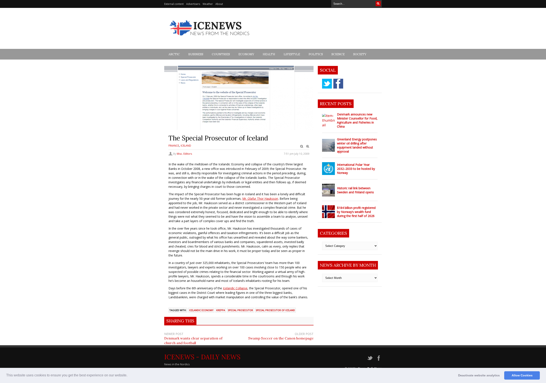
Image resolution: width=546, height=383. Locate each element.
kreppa (220, 310)
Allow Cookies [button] (522, 375)
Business (195, 54)
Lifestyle (292, 54)
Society (359, 54)
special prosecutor (240, 310)
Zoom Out (301, 146)
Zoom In (307, 146)
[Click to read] (328, 120)
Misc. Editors (184, 154)
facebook (338, 84)
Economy (246, 54)
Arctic (174, 54)
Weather (208, 4)
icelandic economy (201, 310)
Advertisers (193, 4)
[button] (128, 375)
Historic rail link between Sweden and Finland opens (355, 190)
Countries (221, 54)
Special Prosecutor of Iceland (275, 310)
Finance (173, 145)
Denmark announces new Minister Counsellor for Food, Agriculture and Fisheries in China (357, 120)
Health (269, 54)
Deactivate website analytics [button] (479, 375)
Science (338, 54)
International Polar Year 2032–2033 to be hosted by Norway (356, 169)
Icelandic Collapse (235, 288)
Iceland (186, 145)
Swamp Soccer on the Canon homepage (281, 338)
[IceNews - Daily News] (209, 37)
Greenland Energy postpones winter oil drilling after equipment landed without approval (357, 145)
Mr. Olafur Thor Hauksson (260, 199)
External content (174, 4)
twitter (327, 84)
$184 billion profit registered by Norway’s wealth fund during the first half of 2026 (356, 212)
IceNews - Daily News (202, 357)
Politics (316, 54)
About (219, 4)
